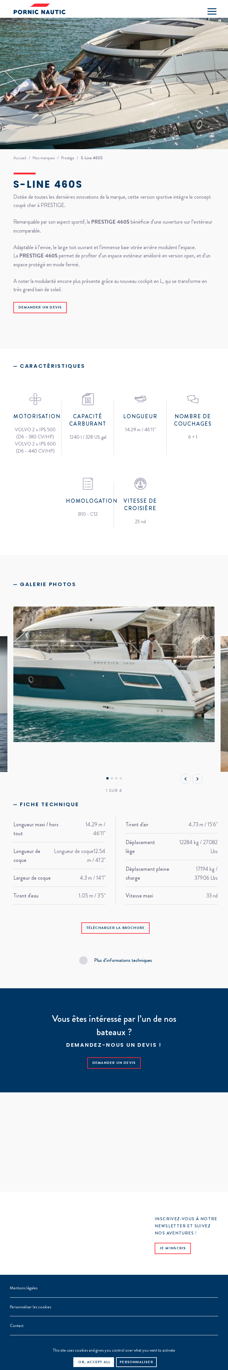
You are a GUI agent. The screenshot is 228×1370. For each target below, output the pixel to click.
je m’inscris (173, 1248)
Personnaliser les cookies (30, 1307)
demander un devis (40, 308)
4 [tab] (120, 778)
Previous (185, 779)
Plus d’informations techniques (123, 960)
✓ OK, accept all (92, 1362)
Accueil (19, 158)
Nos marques (44, 158)
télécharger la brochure (115, 928)
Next (197, 779)
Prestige (67, 158)
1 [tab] (107, 778)
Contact (16, 1325)
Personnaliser (136, 1362)
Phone (195, 10)
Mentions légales (23, 1288)
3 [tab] (116, 778)
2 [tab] (112, 778)
